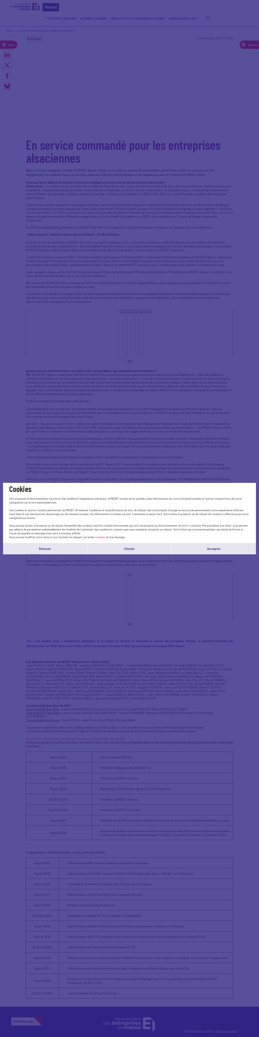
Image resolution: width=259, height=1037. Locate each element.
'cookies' (100, 537)
